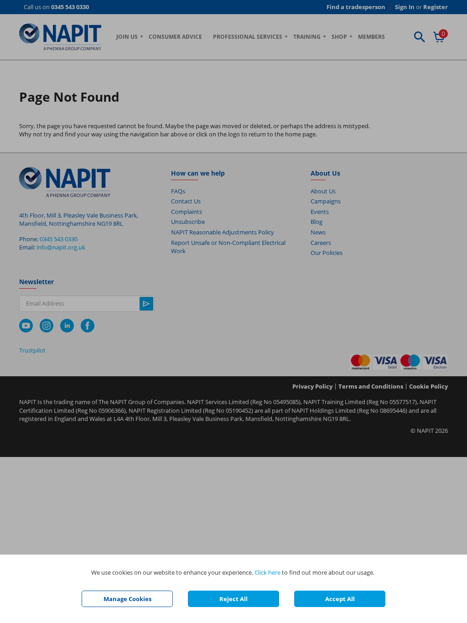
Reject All (233, 599)
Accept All (340, 599)
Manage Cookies (127, 599)
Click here (267, 572)
